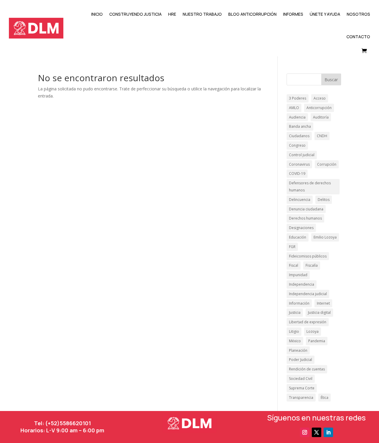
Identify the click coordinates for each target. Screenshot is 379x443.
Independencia (301, 284)
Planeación (298, 350)
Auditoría (321, 117)
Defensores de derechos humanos (310, 186)
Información (299, 303)
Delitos (324, 199)
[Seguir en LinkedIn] (328, 432)
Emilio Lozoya (325, 237)
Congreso (297, 145)
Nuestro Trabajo (202, 14)
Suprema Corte (301, 388)
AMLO (294, 107)
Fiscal (293, 265)
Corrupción (326, 164)
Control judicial (301, 154)
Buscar (331, 79)
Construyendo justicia (135, 14)
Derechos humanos (305, 218)
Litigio (294, 331)
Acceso (320, 98)
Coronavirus (299, 164)
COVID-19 (297, 173)
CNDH (322, 135)
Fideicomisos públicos (308, 256)
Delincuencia (299, 199)
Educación (297, 237)
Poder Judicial (300, 359)
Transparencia (301, 397)
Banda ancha (300, 126)
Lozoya (312, 331)
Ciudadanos (299, 135)
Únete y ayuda (325, 14)
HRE (172, 14)
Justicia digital (319, 312)
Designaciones (301, 227)
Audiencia (297, 117)
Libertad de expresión (307, 321)
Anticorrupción (319, 107)
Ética (324, 397)
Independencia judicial (308, 293)
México (295, 340)
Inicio (97, 14)
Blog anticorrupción (252, 14)
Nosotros (358, 14)
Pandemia (316, 340)
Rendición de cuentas (307, 369)
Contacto (358, 36)
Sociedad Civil (300, 378)
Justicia (295, 312)
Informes (293, 14)
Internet (323, 303)
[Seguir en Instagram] (304, 432)
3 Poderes (297, 98)
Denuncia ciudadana (306, 209)
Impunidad (298, 274)
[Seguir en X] (316, 432)
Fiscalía (312, 265)
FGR (292, 246)
